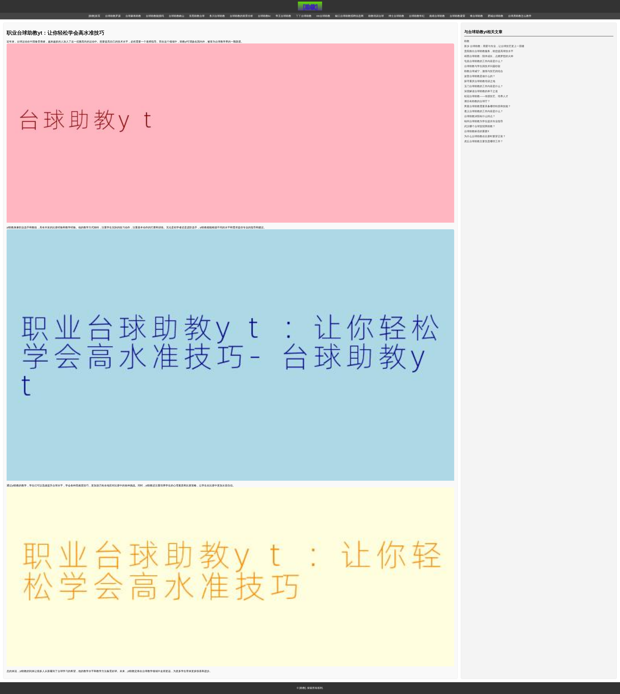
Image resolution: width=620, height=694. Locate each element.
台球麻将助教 (133, 16)
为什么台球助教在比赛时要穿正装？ (485, 136)
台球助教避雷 (457, 16)
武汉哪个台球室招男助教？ (479, 126)
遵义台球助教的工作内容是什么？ (483, 111)
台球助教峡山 (176, 16)
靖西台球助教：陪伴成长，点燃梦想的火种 (488, 56)
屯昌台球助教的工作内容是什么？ (483, 61)
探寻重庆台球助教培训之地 (479, 81)
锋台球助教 (476, 16)
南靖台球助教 (437, 16)
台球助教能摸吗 (155, 16)
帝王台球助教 (283, 16)
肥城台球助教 (495, 16)
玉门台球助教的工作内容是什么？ (483, 86)
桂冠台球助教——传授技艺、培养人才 (486, 96)
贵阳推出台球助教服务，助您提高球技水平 (488, 51)
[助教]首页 (94, 16)
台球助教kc (264, 16)
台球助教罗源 (113, 16)
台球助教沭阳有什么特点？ (479, 116)
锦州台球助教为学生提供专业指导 (483, 121)
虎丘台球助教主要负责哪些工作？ (483, 141)
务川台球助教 (217, 16)
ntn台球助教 (323, 16)
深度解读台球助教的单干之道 (481, 91)
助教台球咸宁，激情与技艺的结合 (483, 71)
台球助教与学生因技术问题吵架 (482, 66)
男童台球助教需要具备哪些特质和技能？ (487, 106)
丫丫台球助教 (303, 16)
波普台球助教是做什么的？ (479, 76)
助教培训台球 (376, 16)
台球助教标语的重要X (476, 131)
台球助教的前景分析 (241, 16)
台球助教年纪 (416, 16)
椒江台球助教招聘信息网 (349, 16)
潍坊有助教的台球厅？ (477, 101)
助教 (466, 41)
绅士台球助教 (396, 16)
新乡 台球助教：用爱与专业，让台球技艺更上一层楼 (494, 46)
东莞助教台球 (197, 16)
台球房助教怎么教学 (519, 16)
